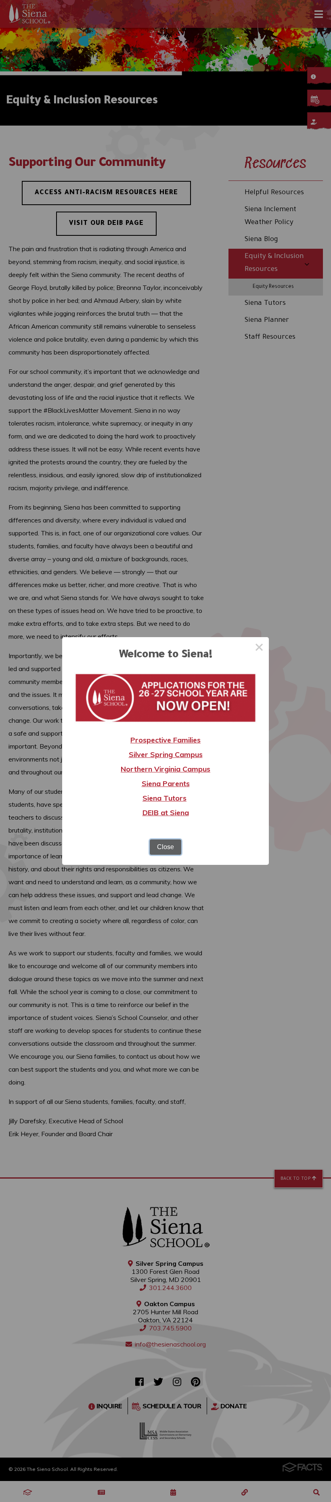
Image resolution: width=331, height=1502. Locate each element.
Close (165, 846)
